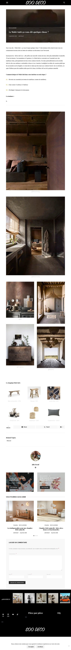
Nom (10, 574)
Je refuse (40, 646)
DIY (49, 476)
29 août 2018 (12, 483)
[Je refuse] (69, 646)
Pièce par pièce (35, 613)
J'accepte (31, 646)
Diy (59, 613)
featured (9, 440)
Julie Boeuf (21, 36)
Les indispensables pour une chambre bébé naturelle (19, 529)
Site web (48, 574)
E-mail (30, 574)
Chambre (15, 525)
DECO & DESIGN (12, 28)
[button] (33, 535)
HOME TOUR (12, 476)
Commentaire (12, 554)
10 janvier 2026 (54, 532)
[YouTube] (13, 615)
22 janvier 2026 (23, 532)
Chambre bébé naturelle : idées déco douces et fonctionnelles (51, 529)
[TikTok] (17, 615)
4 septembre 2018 (13, 36)
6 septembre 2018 (44, 483)
